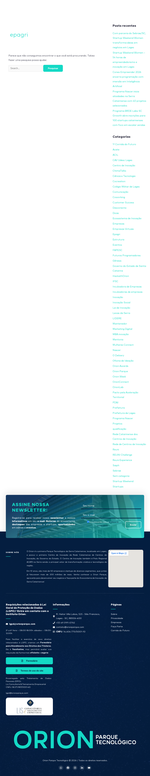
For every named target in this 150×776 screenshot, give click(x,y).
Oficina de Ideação (123, 361)
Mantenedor (120, 324)
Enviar (133, 525)
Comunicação (120, 192)
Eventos (117, 245)
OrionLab (118, 387)
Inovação (118, 297)
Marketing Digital (122, 329)
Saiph (116, 465)
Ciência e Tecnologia (124, 176)
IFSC (115, 281)
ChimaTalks (119, 171)
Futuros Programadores (127, 255)
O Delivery (118, 355)
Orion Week (119, 377)
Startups (118, 486)
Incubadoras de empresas (128, 292)
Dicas (116, 213)
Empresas (118, 224)
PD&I (116, 402)
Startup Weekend (123, 481)
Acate (116, 149)
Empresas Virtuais (123, 229)
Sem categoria (121, 476)
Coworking (119, 197)
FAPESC (117, 250)
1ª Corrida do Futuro (124, 144)
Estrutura (118, 239)
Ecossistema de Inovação (127, 218)
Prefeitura (119, 408)
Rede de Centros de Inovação (129, 444)
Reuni (116, 449)
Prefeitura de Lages (124, 413)
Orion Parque (120, 371)
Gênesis (117, 261)
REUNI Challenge (122, 455)
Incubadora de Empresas (127, 287)
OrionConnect (121, 382)
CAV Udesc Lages (122, 160)
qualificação (119, 429)
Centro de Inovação (124, 165)
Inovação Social (121, 302)
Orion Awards (120, 366)
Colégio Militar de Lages (126, 187)
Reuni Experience (122, 460)
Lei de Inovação (121, 308)
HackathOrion (121, 276)
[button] (92, 6)
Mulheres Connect (123, 345)
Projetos (117, 424)
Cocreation (119, 181)
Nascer (117, 350)
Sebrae (117, 471)
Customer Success (123, 202)
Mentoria (118, 339)
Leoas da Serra (121, 313)
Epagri (116, 234)
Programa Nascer (123, 418)
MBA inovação (121, 334)
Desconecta (119, 208)
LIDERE (117, 318)
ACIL (115, 155)
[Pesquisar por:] (25, 68)
